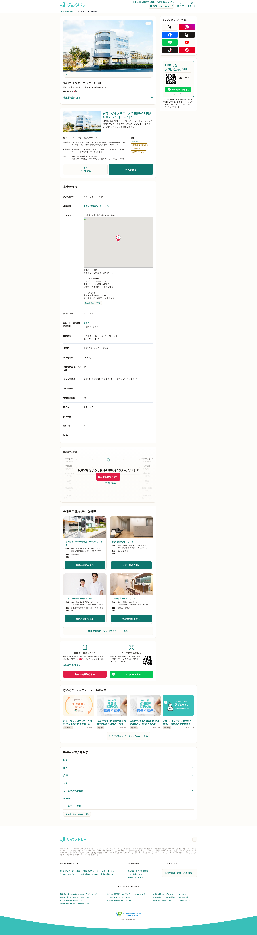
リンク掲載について (135, 874)
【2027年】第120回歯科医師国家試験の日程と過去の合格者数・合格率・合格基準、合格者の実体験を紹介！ (145, 722)
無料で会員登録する (108, 476)
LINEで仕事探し (138, 2)
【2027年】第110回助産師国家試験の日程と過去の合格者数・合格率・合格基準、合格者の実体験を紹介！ (112, 722)
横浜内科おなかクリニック (123, 541)
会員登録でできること (71, 665)
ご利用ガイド (154, 2)
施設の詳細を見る (90, 565)
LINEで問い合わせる (180, 89)
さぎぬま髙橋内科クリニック (124, 598)
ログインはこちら (108, 483)
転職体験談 (85, 874)
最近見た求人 (158, 6)
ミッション (112, 871)
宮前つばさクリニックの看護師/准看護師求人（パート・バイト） (127, 115)
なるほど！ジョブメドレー (69, 874)
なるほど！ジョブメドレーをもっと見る (128, 736)
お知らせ (95, 874)
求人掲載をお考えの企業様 (138, 871)
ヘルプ (103, 871)
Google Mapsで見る (93, 303)
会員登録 (192, 6)
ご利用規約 (76, 871)
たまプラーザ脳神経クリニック (79, 598)
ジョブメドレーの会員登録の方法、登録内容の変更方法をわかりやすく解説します (178, 722)
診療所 (87, 322)
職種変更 (146, 2)
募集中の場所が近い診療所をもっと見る (108, 630)
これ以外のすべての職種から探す (77, 814)
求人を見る (130, 169)
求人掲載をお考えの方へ (166, 2)
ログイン (181, 6)
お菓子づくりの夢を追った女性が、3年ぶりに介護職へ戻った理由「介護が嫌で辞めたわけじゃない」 (78, 722)
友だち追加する (133, 674)
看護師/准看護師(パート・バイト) (98, 206)
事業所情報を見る (71, 97)
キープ (170, 6)
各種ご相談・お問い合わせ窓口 (180, 873)
